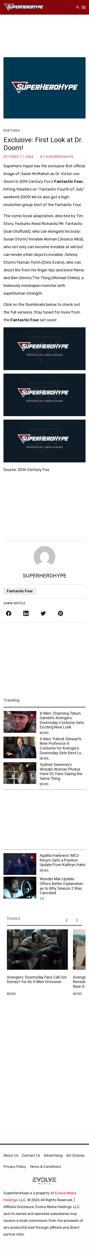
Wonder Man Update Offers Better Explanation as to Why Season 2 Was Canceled (61, 886)
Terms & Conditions (45, 1167)
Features (11, 130)
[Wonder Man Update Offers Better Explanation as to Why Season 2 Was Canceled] (19, 887)
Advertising (53, 1155)
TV (42, 898)
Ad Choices (75, 1155)
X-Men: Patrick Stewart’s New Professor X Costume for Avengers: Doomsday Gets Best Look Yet (62, 746)
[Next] (77, 920)
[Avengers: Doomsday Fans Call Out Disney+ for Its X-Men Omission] (37, 949)
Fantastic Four (20, 591)
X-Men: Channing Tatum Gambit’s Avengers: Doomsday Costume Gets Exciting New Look (62, 720)
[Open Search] (78, 7)
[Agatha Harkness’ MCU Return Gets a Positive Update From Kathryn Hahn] (19, 864)
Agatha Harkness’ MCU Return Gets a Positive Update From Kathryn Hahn (63, 860)
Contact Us (31, 1155)
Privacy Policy (14, 1167)
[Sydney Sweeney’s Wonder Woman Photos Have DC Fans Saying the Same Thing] (19, 773)
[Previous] (66, 920)
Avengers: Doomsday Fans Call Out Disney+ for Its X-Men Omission (37, 979)
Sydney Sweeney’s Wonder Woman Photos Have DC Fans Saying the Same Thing (61, 771)
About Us (10, 1155)
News (44, 733)
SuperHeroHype (60, 157)
